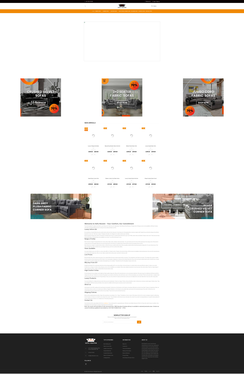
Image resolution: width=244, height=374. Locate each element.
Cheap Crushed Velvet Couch (151, 178)
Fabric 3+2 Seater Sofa (108, 355)
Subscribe (139, 322)
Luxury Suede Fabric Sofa (150, 145)
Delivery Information (127, 350)
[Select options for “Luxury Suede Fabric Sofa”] (149, 154)
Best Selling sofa (107, 343)
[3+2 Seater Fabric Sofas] (122, 97)
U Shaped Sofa (107, 357)
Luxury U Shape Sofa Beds (93, 145)
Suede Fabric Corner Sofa (93, 178)
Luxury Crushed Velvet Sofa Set (131, 178)
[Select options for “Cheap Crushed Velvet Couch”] (149, 187)
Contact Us (125, 346)
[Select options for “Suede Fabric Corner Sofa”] (92, 187)
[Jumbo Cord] (203, 97)
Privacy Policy (125, 355)
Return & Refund (126, 353)
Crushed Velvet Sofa (108, 353)
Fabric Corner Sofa (107, 346)
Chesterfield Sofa (107, 350)
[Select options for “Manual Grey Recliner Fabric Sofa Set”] (111, 154)
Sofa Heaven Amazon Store (128, 357)
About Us (124, 343)
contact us (106, 303)
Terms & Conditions (127, 348)
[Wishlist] (94, 154)
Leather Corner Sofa (108, 348)
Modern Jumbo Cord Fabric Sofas (112, 178)
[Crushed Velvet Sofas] (40, 97)
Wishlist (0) (148, 1)
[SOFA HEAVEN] (61, 206)
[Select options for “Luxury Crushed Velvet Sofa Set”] (130, 187)
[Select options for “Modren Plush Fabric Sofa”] (130, 154)
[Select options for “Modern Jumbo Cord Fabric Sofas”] (111, 187)
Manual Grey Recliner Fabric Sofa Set (112, 145)
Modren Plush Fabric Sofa (131, 145)
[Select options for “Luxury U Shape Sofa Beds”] (92, 154)
